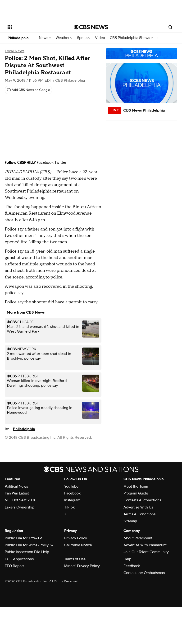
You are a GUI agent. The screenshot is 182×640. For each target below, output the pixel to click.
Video (100, 38)
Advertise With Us (138, 507)
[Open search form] (170, 27)
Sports (82, 38)
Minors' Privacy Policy (82, 566)
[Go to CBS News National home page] (91, 27)
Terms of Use (75, 559)
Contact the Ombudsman (144, 573)
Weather (63, 38)
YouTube (71, 486)
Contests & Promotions (142, 500)
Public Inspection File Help (27, 552)
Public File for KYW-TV (23, 538)
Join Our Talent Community (146, 552)
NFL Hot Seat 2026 (20, 500)
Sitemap (130, 521)
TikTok (69, 507)
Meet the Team (135, 486)
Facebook (72, 493)
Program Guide (135, 493)
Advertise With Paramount (145, 545)
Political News (16, 486)
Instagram (72, 500)
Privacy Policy (75, 538)
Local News (14, 51)
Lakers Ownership (19, 507)
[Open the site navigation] (35, 27)
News (44, 38)
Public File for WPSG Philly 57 (29, 545)
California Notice (78, 545)
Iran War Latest (17, 493)
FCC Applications (19, 559)
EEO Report (14, 566)
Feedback (131, 566)
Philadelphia (18, 38)
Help (127, 559)
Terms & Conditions (139, 514)
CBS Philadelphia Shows (130, 38)
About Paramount (137, 538)
